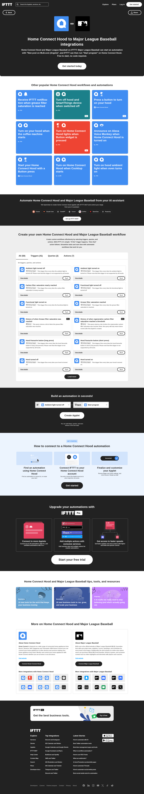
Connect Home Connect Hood (31, 664)
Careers (42, 785)
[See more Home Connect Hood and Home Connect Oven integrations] (43, 687)
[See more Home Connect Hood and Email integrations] (26, 687)
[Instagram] (93, 785)
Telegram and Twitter (51, 769)
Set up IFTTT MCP (72, 219)
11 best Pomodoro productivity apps (84, 762)
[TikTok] (107, 785)
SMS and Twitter (50, 758)
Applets (32, 747)
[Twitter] (102, 785)
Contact (61, 785)
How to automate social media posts (84, 769)
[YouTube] (98, 785)
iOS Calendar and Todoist (53, 766)
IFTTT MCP (33, 751)
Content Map (34, 758)
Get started (134, 4)
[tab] (22, 256)
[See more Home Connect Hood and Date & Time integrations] (60, 678)
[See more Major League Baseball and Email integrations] (100, 678)
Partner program (52, 785)
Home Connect (23, 646)
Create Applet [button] (72, 415)
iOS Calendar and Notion (53, 743)
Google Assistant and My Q (53, 751)
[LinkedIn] (88, 785)
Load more (72, 377)
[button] (72, 485)
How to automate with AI (80, 739)
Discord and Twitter (51, 773)
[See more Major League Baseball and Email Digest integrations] (117, 678)
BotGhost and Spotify (52, 754)
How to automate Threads (81, 766)
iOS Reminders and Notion (53, 762)
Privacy (68, 785)
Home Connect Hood (47, 39)
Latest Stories (79, 736)
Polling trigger (32, 271)
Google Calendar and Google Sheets (56, 747)
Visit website (23, 658)
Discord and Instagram (52, 739)
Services (33, 739)
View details (24, 278)
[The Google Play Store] (108, 741)
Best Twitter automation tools (82, 743)
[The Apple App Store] (108, 736)
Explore (105, 4)
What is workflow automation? (82, 751)
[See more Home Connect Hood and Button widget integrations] (26, 678)
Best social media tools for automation (85, 773)
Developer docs (35, 769)
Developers (34, 785)
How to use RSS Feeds (80, 754)
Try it (66, 278)
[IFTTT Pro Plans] (68, 320)
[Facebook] (83, 785)
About (75, 785)
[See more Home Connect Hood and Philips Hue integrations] (60, 687)
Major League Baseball (94, 39)
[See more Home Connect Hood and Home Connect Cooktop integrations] (43, 678)
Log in (122, 4)
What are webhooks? (79, 758)
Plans (114, 4)
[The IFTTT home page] (7, 4)
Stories (32, 743)
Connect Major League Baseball (89, 664)
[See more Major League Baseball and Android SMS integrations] (100, 687)
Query (29, 324)
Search (32, 762)
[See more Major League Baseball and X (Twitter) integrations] (117, 687)
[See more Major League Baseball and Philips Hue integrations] (83, 687)
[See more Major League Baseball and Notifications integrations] (83, 678)
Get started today (72, 66)
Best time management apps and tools (85, 747)
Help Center (34, 754)
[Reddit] (112, 785)
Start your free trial (72, 559)
